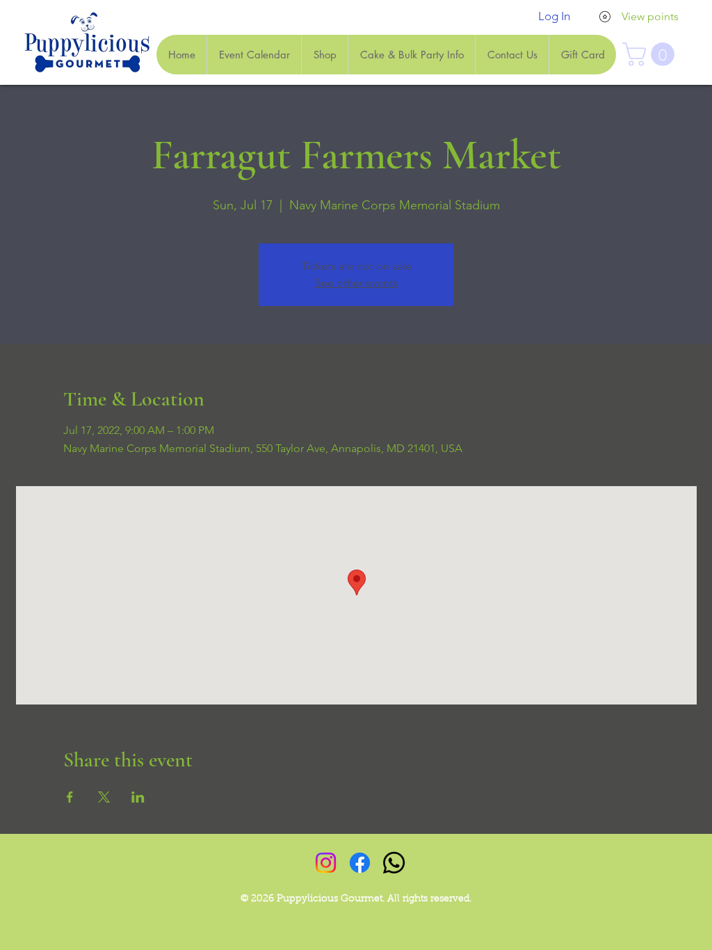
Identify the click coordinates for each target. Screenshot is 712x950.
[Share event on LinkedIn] (138, 797)
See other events (356, 282)
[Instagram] (325, 862)
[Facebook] (359, 862)
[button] (651, 54)
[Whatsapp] (393, 862)
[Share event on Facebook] (69, 797)
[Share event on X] (104, 797)
